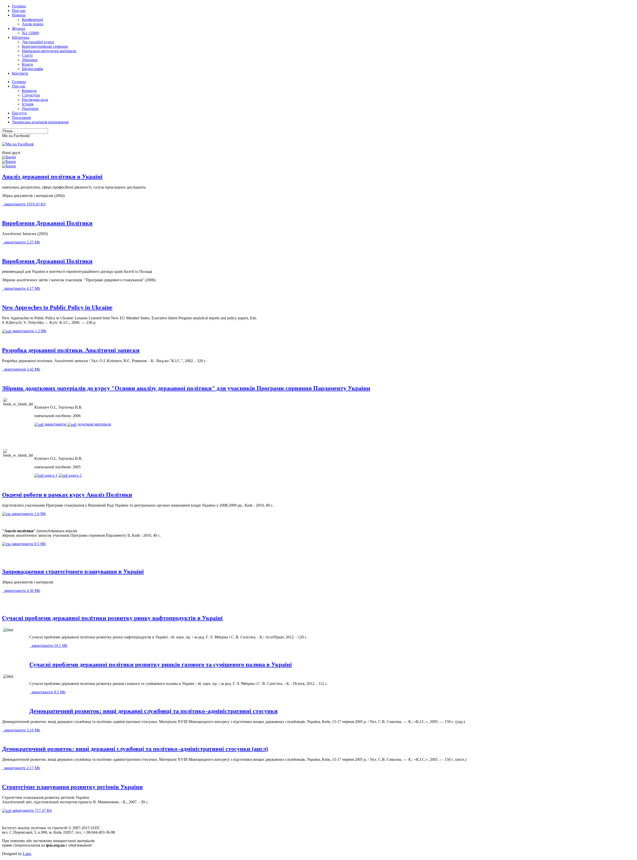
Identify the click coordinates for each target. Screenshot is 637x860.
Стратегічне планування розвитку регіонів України (72, 787)
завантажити (24, 204)
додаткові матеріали (93, 424)
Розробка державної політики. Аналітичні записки (71, 350)
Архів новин (33, 24)
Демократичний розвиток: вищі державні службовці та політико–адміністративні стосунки (153, 711)
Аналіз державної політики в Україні (52, 176)
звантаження (21, 369)
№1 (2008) (30, 33)
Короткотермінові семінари (45, 46)
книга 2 (75, 475)
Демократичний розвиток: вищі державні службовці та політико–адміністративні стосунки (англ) (135, 749)
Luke (27, 854)
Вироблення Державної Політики (47, 223)
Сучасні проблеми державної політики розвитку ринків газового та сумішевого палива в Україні (160, 664)
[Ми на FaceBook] (18, 144)
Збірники (30, 60)
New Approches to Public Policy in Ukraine (57, 307)
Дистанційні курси (38, 42)
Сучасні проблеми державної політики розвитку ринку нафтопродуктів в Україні (112, 618)
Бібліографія (32, 69)
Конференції (32, 19)
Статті (27, 55)
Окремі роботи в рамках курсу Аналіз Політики (67, 494)
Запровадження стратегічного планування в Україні (73, 571)
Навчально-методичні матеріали (49, 51)
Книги (27, 64)
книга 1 (50, 475)
